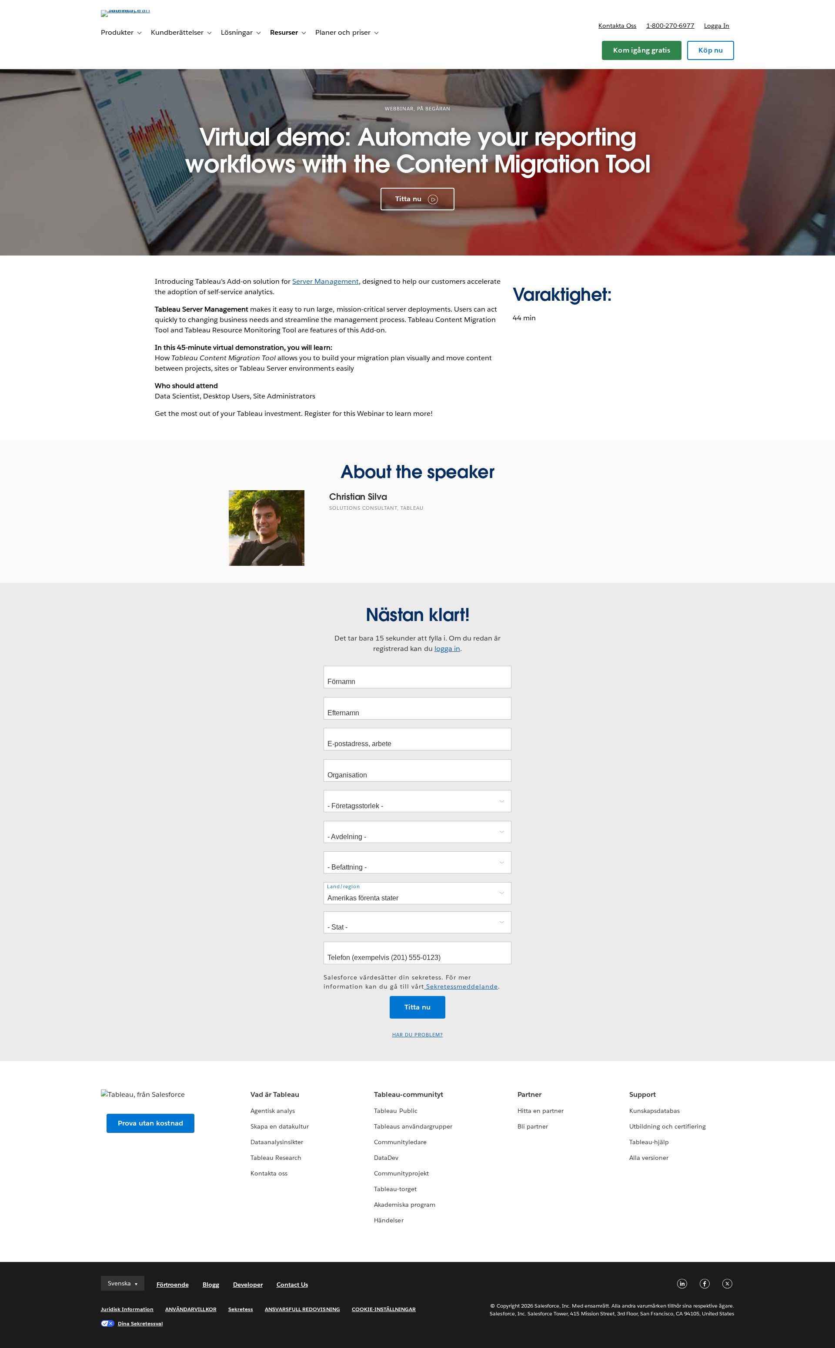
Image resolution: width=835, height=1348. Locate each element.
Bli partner (533, 1126)
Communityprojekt (401, 1173)
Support (642, 1094)
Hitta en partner (541, 1111)
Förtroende (173, 1284)
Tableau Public (395, 1111)
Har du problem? (417, 1035)
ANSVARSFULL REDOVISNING (302, 1309)
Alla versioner (648, 1158)
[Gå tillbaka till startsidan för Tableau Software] (138, 9)
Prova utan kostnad (151, 1123)
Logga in (716, 26)
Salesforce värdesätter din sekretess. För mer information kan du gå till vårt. (412, 981)
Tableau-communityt (408, 1094)
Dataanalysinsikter (276, 1142)
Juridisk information (127, 1309)
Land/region (343, 886)
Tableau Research (275, 1158)
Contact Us (292, 1284)
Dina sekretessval (140, 1323)
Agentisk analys (272, 1111)
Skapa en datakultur (279, 1126)
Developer (248, 1284)
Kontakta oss (617, 26)
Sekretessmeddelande (461, 986)
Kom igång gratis (641, 50)
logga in (447, 648)
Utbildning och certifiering (667, 1126)
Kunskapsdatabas (654, 1111)
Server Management (325, 281)
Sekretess (240, 1309)
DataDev (386, 1158)
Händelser (388, 1220)
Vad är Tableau (274, 1094)
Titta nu (408, 198)
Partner (529, 1094)
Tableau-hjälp (649, 1142)
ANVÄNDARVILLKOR (190, 1309)
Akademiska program (404, 1205)
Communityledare (400, 1142)
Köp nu (710, 50)
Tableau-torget (395, 1189)
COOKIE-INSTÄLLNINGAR (384, 1309)
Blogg (211, 1284)
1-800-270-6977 (670, 26)
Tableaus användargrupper (413, 1126)
